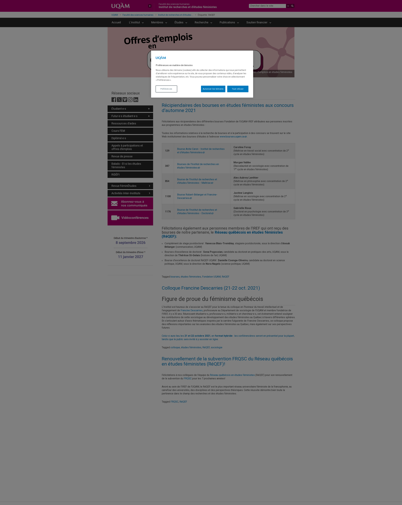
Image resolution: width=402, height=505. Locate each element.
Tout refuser (238, 89)
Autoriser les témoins (213, 89)
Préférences (166, 89)
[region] (202, 74)
